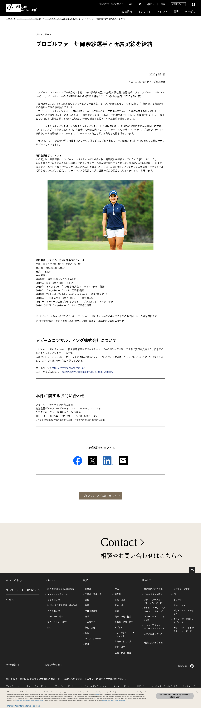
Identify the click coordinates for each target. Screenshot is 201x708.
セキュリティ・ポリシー (38, 686)
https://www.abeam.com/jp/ (68, 368)
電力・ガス (120, 605)
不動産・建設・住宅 (124, 622)
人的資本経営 (53, 611)
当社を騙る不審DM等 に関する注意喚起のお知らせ (33, 679)
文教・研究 (120, 647)
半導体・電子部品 (93, 594)
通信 (117, 611)
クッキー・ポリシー (122, 686)
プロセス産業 (91, 611)
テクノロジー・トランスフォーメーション (184, 629)
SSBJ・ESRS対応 (55, 616)
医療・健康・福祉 (123, 652)
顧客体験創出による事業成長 (60, 589)
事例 (131, 4)
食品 (117, 589)
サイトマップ (189, 686)
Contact (118, 542)
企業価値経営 (53, 600)
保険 (87, 633)
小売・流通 (120, 600)
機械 (87, 605)
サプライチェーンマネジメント (154, 618)
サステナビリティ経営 (57, 622)
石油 (87, 616)
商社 (87, 644)
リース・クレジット (94, 638)
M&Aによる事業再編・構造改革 (62, 605)
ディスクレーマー (14, 686)
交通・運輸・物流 (123, 616)
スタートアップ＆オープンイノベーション (154, 601)
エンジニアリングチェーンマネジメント (154, 627)
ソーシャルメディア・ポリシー (94, 686)
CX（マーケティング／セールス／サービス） (154, 610)
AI (175, 594)
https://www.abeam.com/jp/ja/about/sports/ (87, 372)
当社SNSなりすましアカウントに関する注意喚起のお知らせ (95, 679)
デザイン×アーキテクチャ (184, 612)
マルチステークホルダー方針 (165, 686)
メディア (119, 627)
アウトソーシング (182, 589)
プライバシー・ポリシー (65, 686)
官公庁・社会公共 (123, 641)
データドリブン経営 (153, 594)
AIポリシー (142, 686)
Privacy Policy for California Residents (23, 706)
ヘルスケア (90, 622)
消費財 (118, 594)
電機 (87, 600)
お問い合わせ (178, 4)
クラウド (178, 600)
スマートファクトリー (57, 594)
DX (48, 627)
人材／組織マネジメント (154, 635)
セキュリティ (180, 605)
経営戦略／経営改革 (153, 589)
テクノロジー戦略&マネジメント (183, 621)
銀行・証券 (90, 627)
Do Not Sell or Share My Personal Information (175, 696)
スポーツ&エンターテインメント (124, 634)
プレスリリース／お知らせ (111, 4)
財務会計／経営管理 (153, 642)
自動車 (88, 589)
